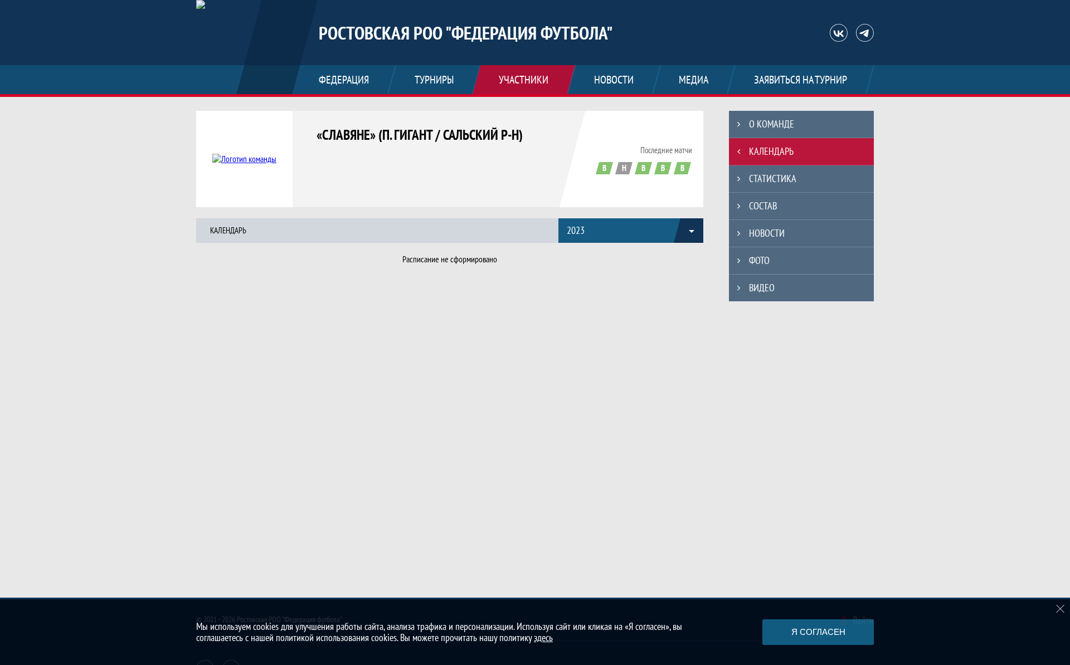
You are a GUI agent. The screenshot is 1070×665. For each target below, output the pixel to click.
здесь (543, 637)
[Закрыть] (1061, 609)
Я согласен (818, 632)
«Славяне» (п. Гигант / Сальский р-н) (420, 135)
